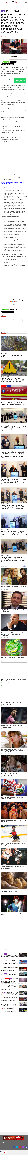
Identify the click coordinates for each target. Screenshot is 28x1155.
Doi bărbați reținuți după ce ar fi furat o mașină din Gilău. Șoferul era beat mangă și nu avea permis (9, 969)
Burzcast (13, 1150)
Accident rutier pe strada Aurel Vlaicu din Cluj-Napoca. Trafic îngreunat (9, 974)
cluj (3, 318)
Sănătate (3, 36)
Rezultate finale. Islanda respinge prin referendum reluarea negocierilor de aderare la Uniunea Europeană (9, 999)
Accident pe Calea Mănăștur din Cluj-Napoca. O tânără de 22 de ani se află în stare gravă (13, 403)
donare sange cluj (17, 318)
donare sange (8, 318)
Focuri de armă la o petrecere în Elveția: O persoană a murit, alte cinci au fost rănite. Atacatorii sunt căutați (9, 1010)
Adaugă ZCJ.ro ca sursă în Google (9, 80)
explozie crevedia (5, 320)
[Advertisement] (14, 158)
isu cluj (12, 320)
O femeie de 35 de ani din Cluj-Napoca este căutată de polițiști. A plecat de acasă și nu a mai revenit (9, 1004)
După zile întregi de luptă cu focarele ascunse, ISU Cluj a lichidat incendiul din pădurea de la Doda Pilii (14, 355)
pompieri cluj (19, 320)
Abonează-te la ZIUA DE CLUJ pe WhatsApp (21, 80)
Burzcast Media (19, 1150)
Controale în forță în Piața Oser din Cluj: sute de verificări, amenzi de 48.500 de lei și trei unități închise (9, 993)
